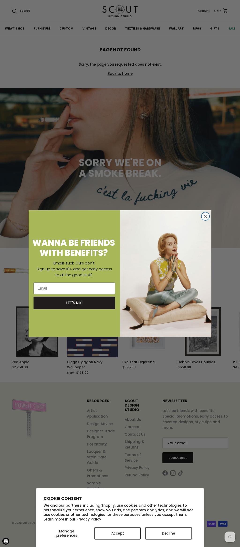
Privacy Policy (88, 519)
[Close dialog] (205, 216)
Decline (168, 533)
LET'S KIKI (74, 303)
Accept (117, 533)
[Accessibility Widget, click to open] (5, 541)
